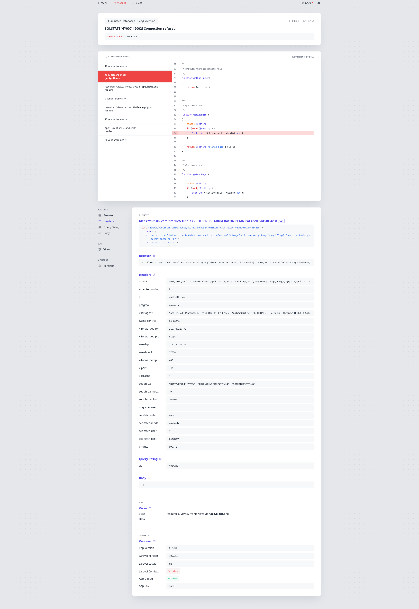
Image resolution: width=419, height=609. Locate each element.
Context (103, 260)
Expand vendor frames (118, 56)
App (100, 243)
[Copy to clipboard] (310, 37)
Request (103, 209)
